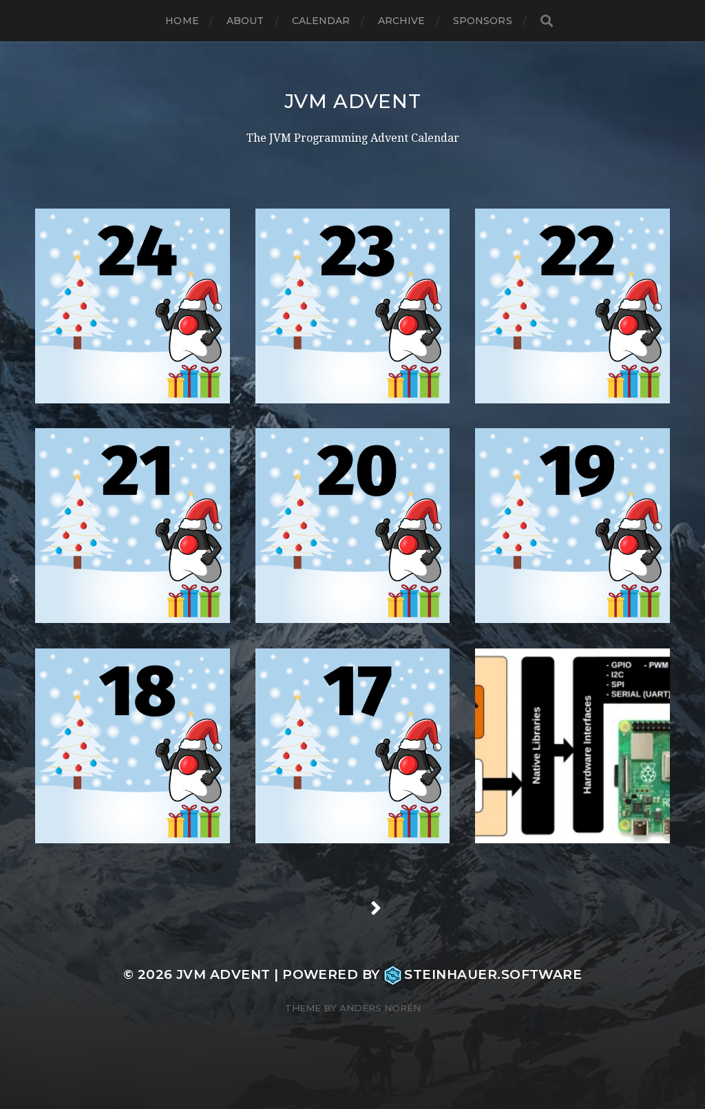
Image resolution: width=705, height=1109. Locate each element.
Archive (401, 20)
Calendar (321, 20)
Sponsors (482, 20)
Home (182, 20)
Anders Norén (380, 1007)
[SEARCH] (547, 21)
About (245, 20)
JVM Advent (352, 101)
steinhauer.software (493, 974)
